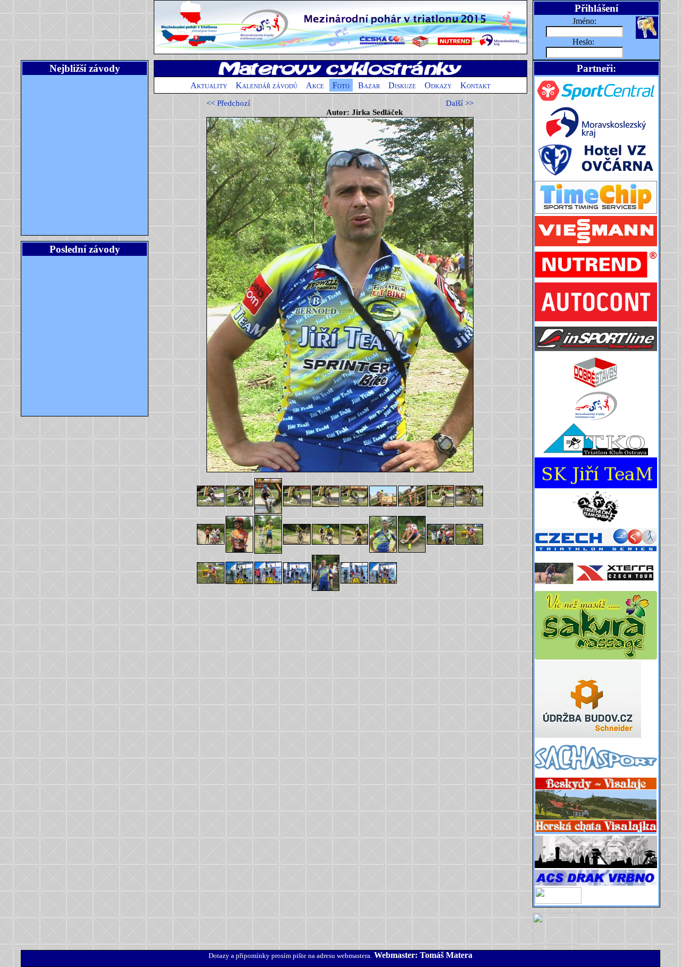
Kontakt (475, 85)
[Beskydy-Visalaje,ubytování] (596, 832)
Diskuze (402, 85)
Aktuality (208, 85)
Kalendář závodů (266, 85)
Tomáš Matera (446, 955)
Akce (315, 85)
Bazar (369, 85)
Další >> (460, 103)
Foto (341, 85)
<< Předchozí (228, 103)
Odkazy (438, 85)
